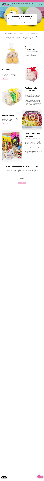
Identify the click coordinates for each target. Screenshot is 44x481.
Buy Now (27, 59)
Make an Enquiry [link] (22, 182)
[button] (13, 3)
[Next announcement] (41, 1)
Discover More (5, 123)
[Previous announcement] (2, 1)
